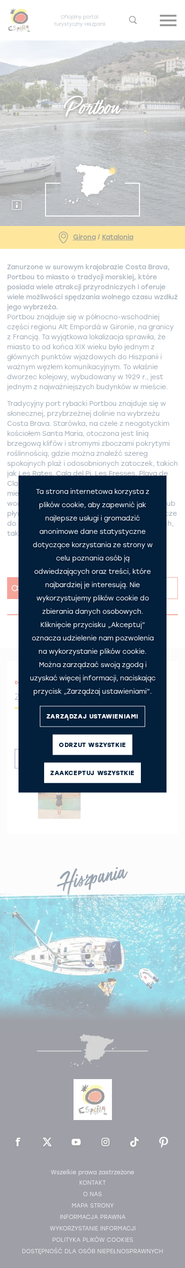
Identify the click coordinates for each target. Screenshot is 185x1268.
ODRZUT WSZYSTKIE (92, 744)
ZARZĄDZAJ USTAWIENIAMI (92, 716)
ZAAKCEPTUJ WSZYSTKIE (92, 773)
